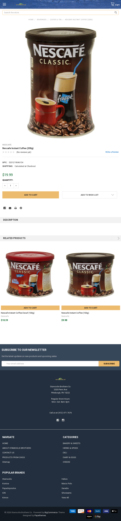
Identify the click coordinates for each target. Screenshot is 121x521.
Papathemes (40, 515)
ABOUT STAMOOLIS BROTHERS (16, 448)
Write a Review (112, 152)
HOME (5, 443)
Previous (112, 238)
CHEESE (66, 462)
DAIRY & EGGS (69, 457)
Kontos (5, 483)
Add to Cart (30, 308)
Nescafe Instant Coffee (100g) (75, 313)
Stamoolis (7, 479)
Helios (64, 479)
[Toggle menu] (4, 4)
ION (4, 493)
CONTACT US (8, 452)
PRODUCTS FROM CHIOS (13, 457)
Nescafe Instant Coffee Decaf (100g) (18, 313)
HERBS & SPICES (70, 448)
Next (118, 238)
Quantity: (7, 180)
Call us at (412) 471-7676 (60, 413)
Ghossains (66, 493)
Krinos (5, 497)
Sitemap (6, 462)
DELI (65, 452)
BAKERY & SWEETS (71, 443)
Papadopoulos (9, 488)
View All (65, 497)
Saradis (65, 488)
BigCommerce (51, 512)
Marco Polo (67, 483)
